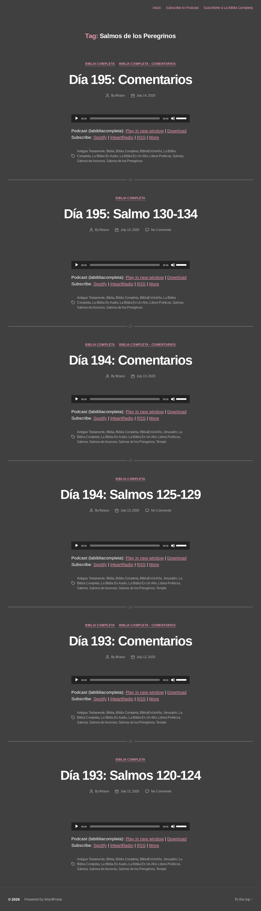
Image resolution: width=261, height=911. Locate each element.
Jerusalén (170, 432)
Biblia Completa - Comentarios (147, 63)
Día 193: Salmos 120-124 (130, 775)
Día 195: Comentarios (130, 79)
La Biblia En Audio (105, 156)
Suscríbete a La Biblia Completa (228, 8)
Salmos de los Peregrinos (124, 161)
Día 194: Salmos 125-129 (130, 494)
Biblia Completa (100, 63)
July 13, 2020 (146, 376)
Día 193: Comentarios (130, 641)
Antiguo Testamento (91, 151)
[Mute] (173, 118)
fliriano (120, 95)
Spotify (100, 137)
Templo (161, 441)
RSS (141, 137)
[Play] (77, 118)
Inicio (157, 8)
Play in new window (145, 130)
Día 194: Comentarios (130, 360)
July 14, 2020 (146, 95)
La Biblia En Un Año (134, 156)
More (154, 137)
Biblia (110, 151)
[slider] (182, 118)
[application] (130, 118)
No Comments (161, 230)
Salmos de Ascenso (91, 161)
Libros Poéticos (160, 156)
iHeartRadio (121, 137)
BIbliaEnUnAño (151, 151)
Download (177, 130)
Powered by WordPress (43, 899)
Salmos (178, 156)
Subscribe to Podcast (182, 8)
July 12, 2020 (146, 657)
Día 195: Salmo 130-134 (130, 213)
